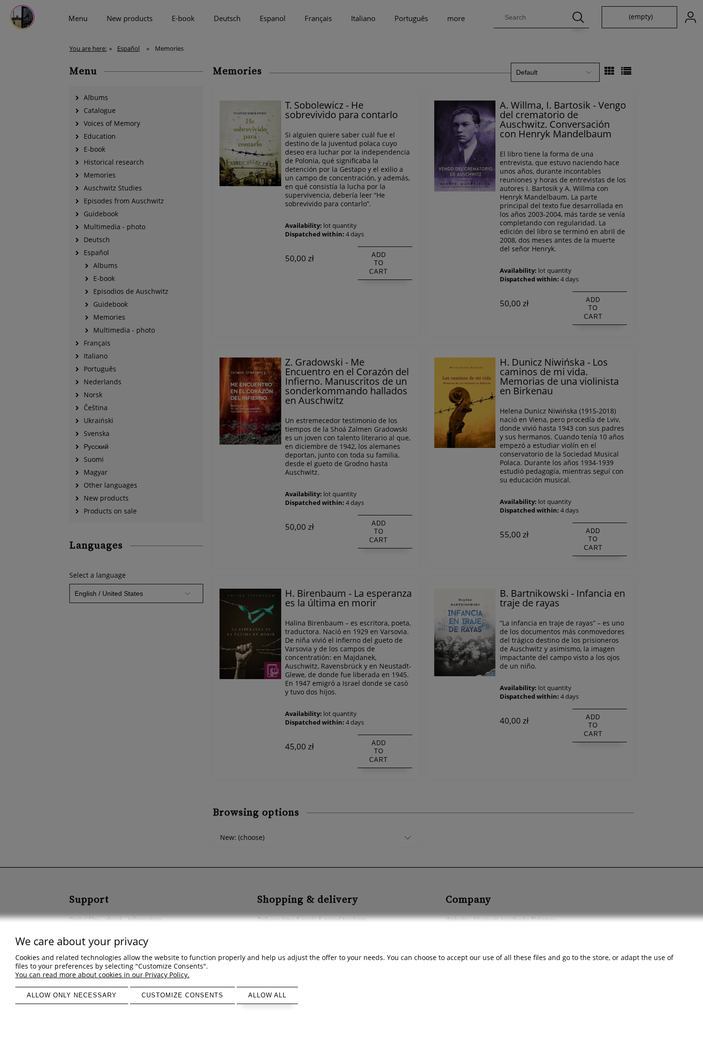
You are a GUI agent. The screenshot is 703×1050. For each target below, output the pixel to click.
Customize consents (182, 995)
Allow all (267, 995)
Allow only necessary (72, 995)
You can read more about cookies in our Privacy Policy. (102, 974)
